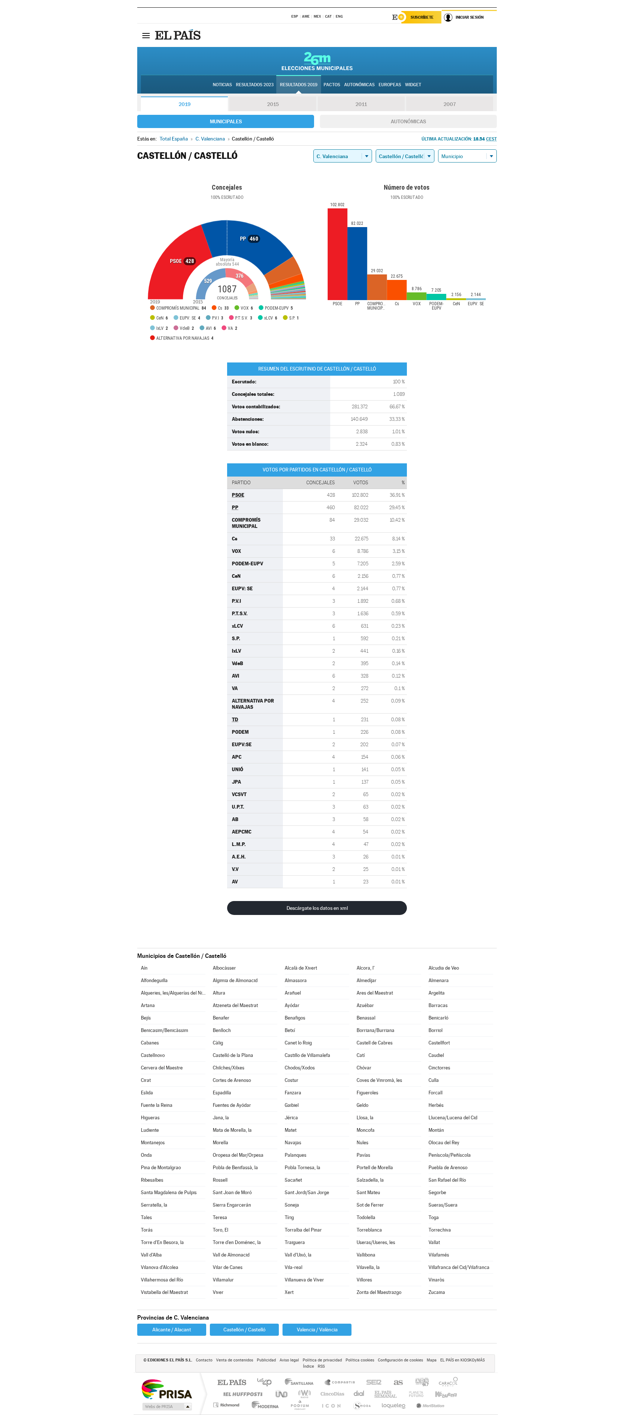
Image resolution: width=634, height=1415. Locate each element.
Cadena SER (372, 1382)
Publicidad (266, 1360)
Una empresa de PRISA (166, 1388)
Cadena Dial (359, 1393)
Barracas (438, 1005)
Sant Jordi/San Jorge (307, 1192)
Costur (291, 1080)
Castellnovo (153, 1055)
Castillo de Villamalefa (307, 1055)
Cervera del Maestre (162, 1068)
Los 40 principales (267, 1382)
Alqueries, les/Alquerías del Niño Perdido (173, 993)
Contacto (204, 1360)
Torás (147, 1230)
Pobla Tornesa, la (302, 1167)
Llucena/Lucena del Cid (453, 1117)
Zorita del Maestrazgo (379, 1292)
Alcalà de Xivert (301, 968)
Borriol (435, 1030)
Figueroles (367, 1092)
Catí (361, 1055)
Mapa (432, 1360)
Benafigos (295, 1018)
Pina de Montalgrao (161, 1167)
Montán (436, 1130)
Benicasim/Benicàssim (164, 1030)
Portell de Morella (375, 1167)
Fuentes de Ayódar (232, 1105)
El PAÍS (231, 1382)
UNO (282, 1393)
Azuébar (365, 1005)
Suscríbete (422, 17)
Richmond (227, 1404)
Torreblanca (369, 1230)
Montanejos (153, 1142)
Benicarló (438, 1018)
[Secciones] (146, 35)
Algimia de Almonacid (235, 980)
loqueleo (394, 1404)
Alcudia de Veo (444, 968)
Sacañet (293, 1180)
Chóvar (364, 1068)
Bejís (146, 1018)
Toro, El (220, 1230)
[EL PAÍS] (179, 35)
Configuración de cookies (400, 1360)
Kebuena (440, 1393)
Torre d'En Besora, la (162, 1242)
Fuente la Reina (156, 1105)
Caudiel (436, 1055)
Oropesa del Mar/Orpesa (238, 1155)
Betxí (290, 1030)
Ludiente (150, 1130)
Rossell (220, 1180)
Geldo (362, 1105)
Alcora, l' (366, 968)
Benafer (221, 1018)
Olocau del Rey (444, 1142)
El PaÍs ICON (331, 1404)
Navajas (293, 1142)
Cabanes (150, 1043)
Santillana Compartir (340, 1382)
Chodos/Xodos (300, 1068)
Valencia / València (317, 1329)
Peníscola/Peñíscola (450, 1155)
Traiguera (295, 1242)
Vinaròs (436, 1280)
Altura (219, 993)
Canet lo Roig (298, 1043)
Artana (148, 1005)
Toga (434, 1217)
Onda (146, 1155)
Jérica (291, 1117)
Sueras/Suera (443, 1205)
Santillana (301, 1382)
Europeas (390, 84)
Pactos (332, 84)
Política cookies (360, 1360)
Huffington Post (241, 1393)
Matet (290, 1130)
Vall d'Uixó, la (298, 1255)
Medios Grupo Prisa (166, 1406)
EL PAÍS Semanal (386, 1393)
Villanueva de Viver (304, 1280)
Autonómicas (408, 121)
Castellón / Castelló (244, 1329)
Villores (364, 1280)
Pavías (363, 1155)
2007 (450, 104)
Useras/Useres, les (376, 1242)
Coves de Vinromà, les (379, 1080)
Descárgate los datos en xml (317, 908)
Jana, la (221, 1117)
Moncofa (366, 1130)
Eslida (147, 1092)
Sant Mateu (368, 1192)
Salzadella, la (370, 1180)
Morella (220, 1142)
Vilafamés (439, 1255)
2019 (184, 104)
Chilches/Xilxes (228, 1068)
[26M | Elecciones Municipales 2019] (317, 61)
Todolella (366, 1217)
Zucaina (437, 1292)
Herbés (436, 1105)
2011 (361, 104)
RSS (321, 1366)
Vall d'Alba (151, 1255)
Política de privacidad (322, 1360)
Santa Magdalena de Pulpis (169, 1192)
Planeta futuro (413, 1393)
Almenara (439, 980)
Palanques (295, 1155)
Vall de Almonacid (231, 1255)
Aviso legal (289, 1360)
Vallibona (366, 1255)
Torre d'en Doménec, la (237, 1242)
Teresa (220, 1217)
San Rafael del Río (447, 1180)
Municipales (226, 121)
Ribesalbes (152, 1180)
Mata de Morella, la (232, 1130)
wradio (303, 1393)
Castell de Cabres (375, 1043)
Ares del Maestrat (375, 993)
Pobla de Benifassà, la (235, 1167)
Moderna (263, 1404)
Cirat (146, 1080)
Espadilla (222, 1092)
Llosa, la (365, 1117)
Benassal (366, 1018)
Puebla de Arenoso (448, 1167)
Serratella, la (154, 1205)
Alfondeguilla (154, 980)
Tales (146, 1217)
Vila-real (293, 1267)
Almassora (296, 980)
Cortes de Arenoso (232, 1080)
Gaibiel (292, 1105)
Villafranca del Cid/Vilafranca (459, 1267)
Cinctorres (439, 1068)
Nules (362, 1142)
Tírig (289, 1217)
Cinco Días (331, 1393)
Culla (434, 1080)
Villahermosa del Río (162, 1280)
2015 (273, 104)
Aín (144, 968)
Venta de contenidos (234, 1360)
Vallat (434, 1242)
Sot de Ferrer (370, 1205)
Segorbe (437, 1192)
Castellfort (439, 1043)
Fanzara (293, 1092)
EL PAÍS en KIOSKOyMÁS (462, 1360)
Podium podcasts (299, 1404)
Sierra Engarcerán (232, 1205)
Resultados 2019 (298, 84)
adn (419, 1382)
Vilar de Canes (228, 1267)
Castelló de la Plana (233, 1055)
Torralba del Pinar (303, 1230)
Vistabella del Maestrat (164, 1292)
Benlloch (222, 1030)
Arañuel (293, 993)
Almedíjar (366, 980)
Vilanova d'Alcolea (159, 1267)
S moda (361, 1404)
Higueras (150, 1117)
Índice (308, 1366)
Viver (218, 1292)
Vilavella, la (368, 1267)
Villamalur (223, 1280)
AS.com (395, 1382)
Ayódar (292, 1005)
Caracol (446, 1382)
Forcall (435, 1092)
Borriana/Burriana (375, 1030)
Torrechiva (440, 1230)
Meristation (429, 1404)
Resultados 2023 (255, 84)
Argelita (437, 993)
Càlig (218, 1043)
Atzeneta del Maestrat (235, 1005)
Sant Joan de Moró (232, 1192)
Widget (413, 84)
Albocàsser (224, 968)
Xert (289, 1292)
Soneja (292, 1205)
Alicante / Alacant (171, 1329)
